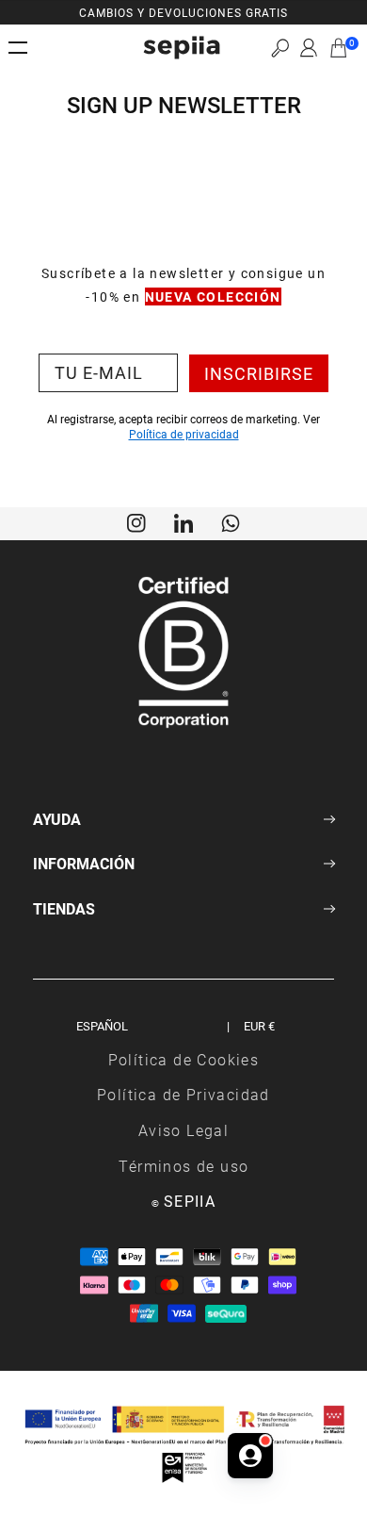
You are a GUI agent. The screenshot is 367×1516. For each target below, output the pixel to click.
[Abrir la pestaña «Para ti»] (250, 1455)
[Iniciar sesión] (309, 48)
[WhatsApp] (230, 521)
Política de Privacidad (183, 1094)
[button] (280, 47)
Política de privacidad (184, 433)
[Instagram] (136, 521)
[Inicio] (182, 47)
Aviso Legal (183, 1130)
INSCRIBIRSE (258, 373)
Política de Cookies (184, 1059)
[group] (183, 12)
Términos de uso (184, 1166)
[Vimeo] (183, 521)
